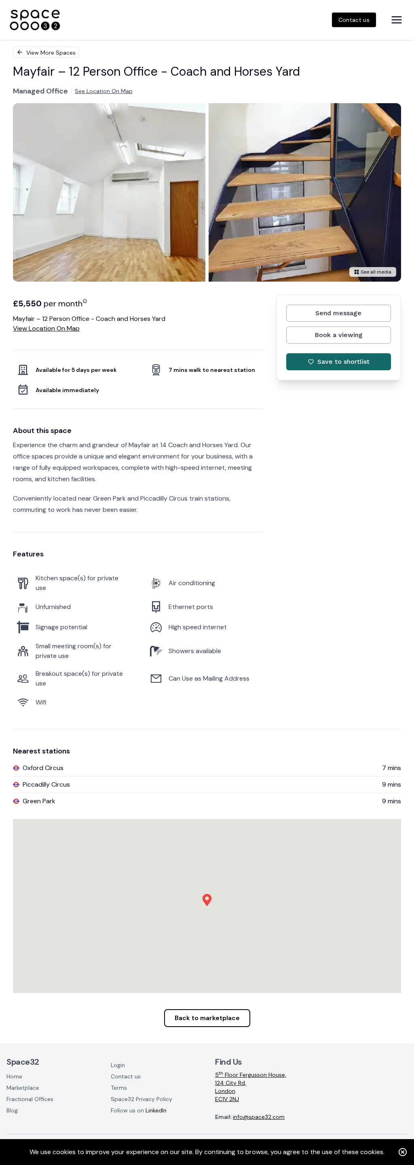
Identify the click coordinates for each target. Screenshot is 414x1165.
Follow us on (139, 1110)
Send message (338, 313)
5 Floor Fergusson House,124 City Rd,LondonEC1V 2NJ (250, 1087)
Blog (12, 1110)
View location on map (46, 328)
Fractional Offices (29, 1099)
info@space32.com (259, 1116)
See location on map (104, 91)
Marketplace (22, 1087)
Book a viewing (339, 335)
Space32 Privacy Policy (141, 1099)
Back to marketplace (207, 1018)
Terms (119, 1087)
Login (118, 1065)
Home (14, 1076)
